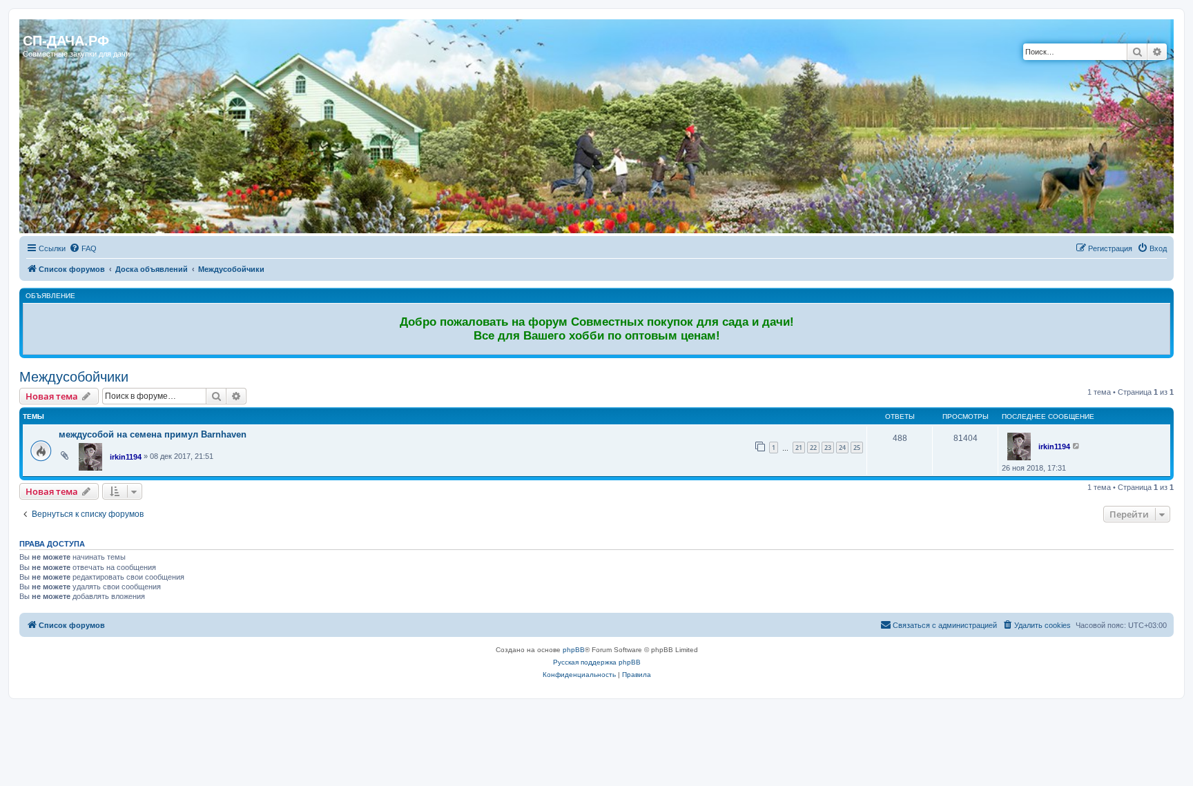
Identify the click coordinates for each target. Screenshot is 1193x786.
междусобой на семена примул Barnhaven (152, 434)
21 (798, 447)
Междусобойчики (73, 376)
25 (856, 447)
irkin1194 (126, 457)
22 (813, 447)
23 (827, 447)
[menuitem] (83, 248)
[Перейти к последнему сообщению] (1076, 446)
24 (842, 447)
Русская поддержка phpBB (597, 662)
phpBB (574, 650)
